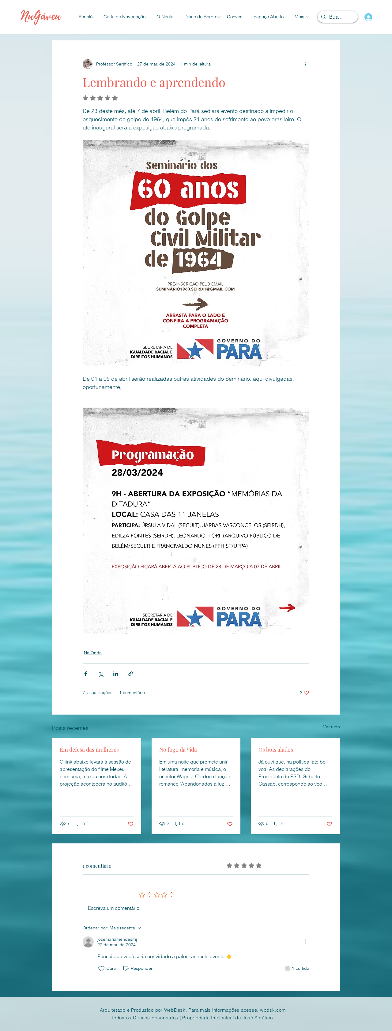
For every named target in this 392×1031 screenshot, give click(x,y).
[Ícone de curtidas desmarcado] (101, 968)
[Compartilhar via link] (131, 674)
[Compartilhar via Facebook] (86, 674)
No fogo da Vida (178, 749)
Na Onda (93, 653)
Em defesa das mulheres (89, 749)
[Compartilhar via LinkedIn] (116, 674)
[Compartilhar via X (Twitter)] (101, 674)
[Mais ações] (305, 64)
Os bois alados (275, 749)
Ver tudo (331, 727)
